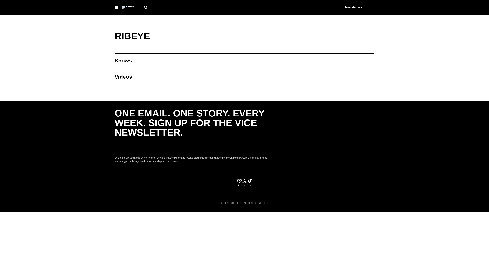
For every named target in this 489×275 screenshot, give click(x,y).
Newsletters (353, 7)
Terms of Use (154, 157)
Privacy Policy (173, 157)
